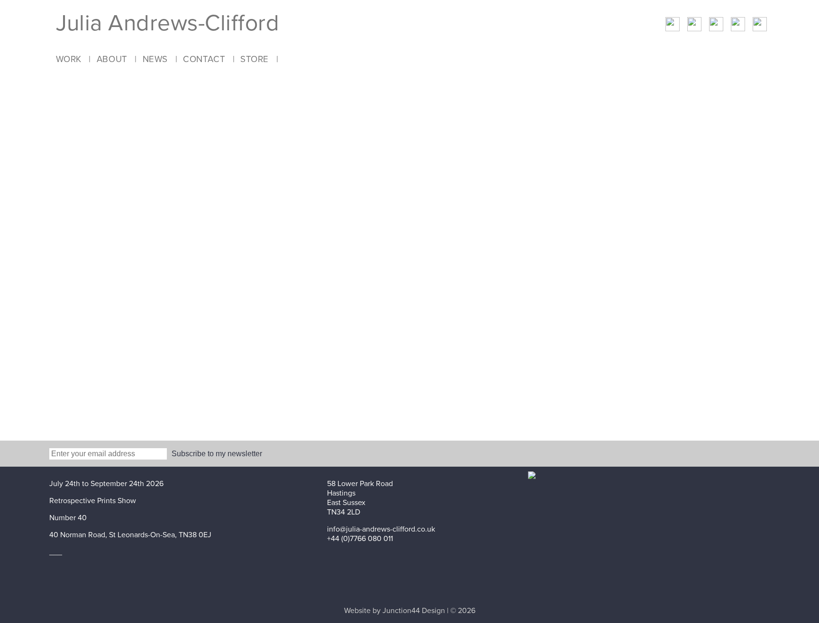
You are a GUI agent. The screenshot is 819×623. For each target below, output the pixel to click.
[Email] (716, 25)
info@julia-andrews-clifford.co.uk (381, 529)
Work (69, 59)
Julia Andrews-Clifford (168, 23)
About (112, 59)
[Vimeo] (738, 25)
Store (254, 59)
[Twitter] (694, 25)
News (155, 59)
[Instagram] (760, 25)
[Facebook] (672, 25)
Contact (204, 59)
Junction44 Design (413, 610)
